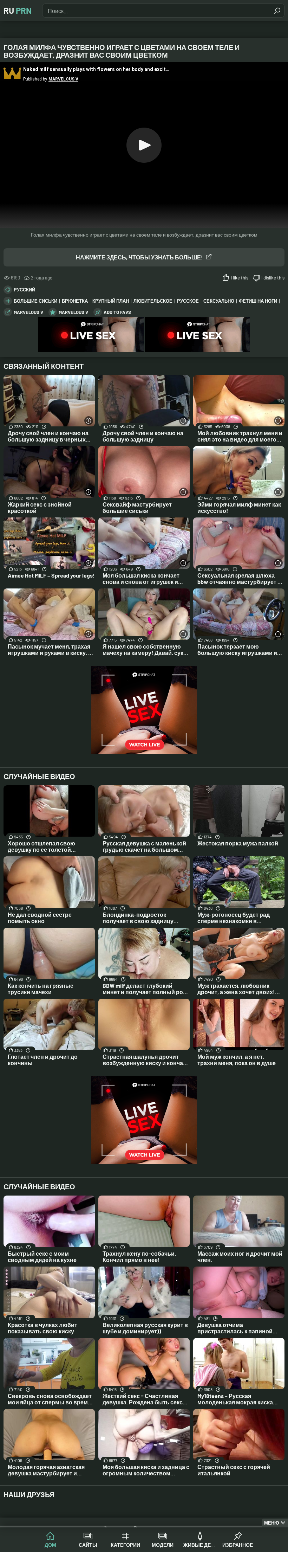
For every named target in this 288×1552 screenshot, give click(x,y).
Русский (24, 289)
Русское (188, 300)
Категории (125, 1545)
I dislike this (272, 278)
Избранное (237, 1545)
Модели (163, 1545)
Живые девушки (200, 1545)
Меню (271, 1523)
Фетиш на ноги (258, 300)
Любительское (152, 300)
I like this (239, 278)
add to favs (117, 312)
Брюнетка (75, 300)
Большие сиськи (35, 300)
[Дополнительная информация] (88, 420)
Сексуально (218, 300)
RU (18, 10)
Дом (50, 1545)
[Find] (277, 10)
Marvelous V (28, 312)
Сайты (88, 1545)
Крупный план (110, 300)
